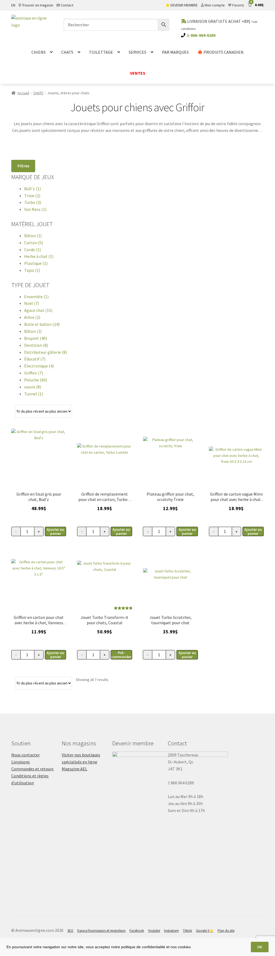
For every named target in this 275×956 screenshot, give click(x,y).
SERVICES (137, 52)
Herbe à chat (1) (38, 256)
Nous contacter (25, 754)
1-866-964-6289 (201, 35)
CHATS (67, 52)
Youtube (154, 930)
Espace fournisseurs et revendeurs (101, 930)
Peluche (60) (35, 380)
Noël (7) (31, 303)
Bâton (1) (33, 235)
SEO (70, 930)
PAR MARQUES (175, 52)
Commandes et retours (32, 768)
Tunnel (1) (33, 393)
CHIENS (38, 52)
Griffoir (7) (33, 373)
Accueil (23, 93)
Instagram (171, 930)
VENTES (137, 73)
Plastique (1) (36, 263)
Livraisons (20, 761)
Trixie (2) (32, 195)
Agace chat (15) (38, 310)
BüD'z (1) (32, 188)
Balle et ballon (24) (42, 324)
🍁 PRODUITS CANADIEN (220, 52)
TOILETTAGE (101, 52)
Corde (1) (32, 249)
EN (13, 5)
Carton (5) (33, 242)
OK (259, 946)
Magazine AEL (74, 768)
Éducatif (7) (34, 359)
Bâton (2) (33, 331)
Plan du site (226, 930)
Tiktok (187, 930)
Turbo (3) (32, 202)
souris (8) (32, 386)
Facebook (136, 930)
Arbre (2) (32, 317)
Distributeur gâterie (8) (45, 352)
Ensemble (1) (36, 296)
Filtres (23, 165)
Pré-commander (121, 654)
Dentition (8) (36, 345)
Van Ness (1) (35, 209)
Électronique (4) (39, 366)
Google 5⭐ (205, 930)
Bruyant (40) (35, 338)
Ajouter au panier (55, 531)
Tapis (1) (32, 270)
